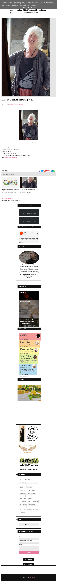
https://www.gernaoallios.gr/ (10, 157)
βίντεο (30, 482)
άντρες (21, 479)
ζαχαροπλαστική (31, 490)
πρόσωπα (35, 501)
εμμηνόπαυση (29, 487)
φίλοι (21, 509)
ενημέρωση (22, 490)
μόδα (21, 498)
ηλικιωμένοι (23, 493)
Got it (33, 7)
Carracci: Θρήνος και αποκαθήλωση (26, 357)
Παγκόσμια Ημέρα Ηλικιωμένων (27, 189)
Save (49, 170)
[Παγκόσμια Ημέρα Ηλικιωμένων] (26, 57)
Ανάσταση (23, 292)
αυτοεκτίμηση (23, 482)
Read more (26, 339)
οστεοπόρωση (23, 501)
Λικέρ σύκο (21, 384)
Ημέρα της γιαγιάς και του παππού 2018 (10, 190)
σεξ (20, 504)
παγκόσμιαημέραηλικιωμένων (17, 104)
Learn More (26, 7)
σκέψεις (25, 504)
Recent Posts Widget (23, 376)
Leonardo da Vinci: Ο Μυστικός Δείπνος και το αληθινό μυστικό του (27, 321)
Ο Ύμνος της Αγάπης (26, 310)
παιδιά (29, 501)
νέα (25, 498)
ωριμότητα (22, 512)
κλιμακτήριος (31, 493)
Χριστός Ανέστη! (25, 301)
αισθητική (27, 479)
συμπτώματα (32, 504)
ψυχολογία (35, 509)
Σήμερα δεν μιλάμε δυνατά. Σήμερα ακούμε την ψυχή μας (27, 367)
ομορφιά (30, 498)
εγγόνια (22, 487)
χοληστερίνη (27, 509)
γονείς (10, 104)
